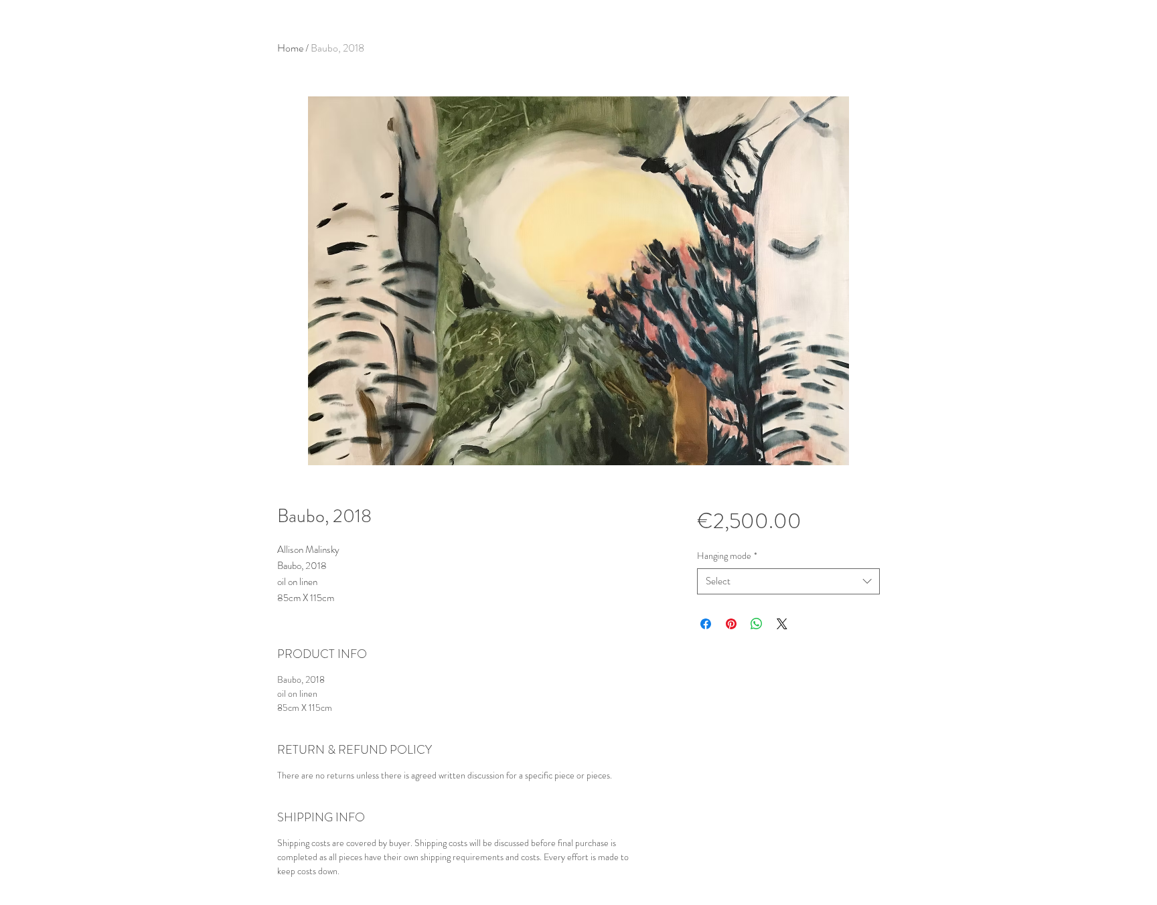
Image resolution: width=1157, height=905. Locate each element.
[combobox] (788, 581)
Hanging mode (727, 556)
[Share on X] (782, 624)
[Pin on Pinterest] (731, 624)
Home (290, 48)
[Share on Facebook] (706, 624)
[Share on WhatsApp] (757, 624)
